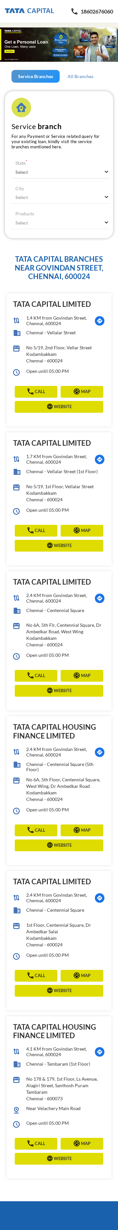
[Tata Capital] (29, 11)
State (21, 163)
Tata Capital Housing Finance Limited (54, 731)
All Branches (80, 76)
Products (24, 213)
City (19, 188)
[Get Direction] (99, 321)
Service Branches (35, 76)
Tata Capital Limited (52, 304)
